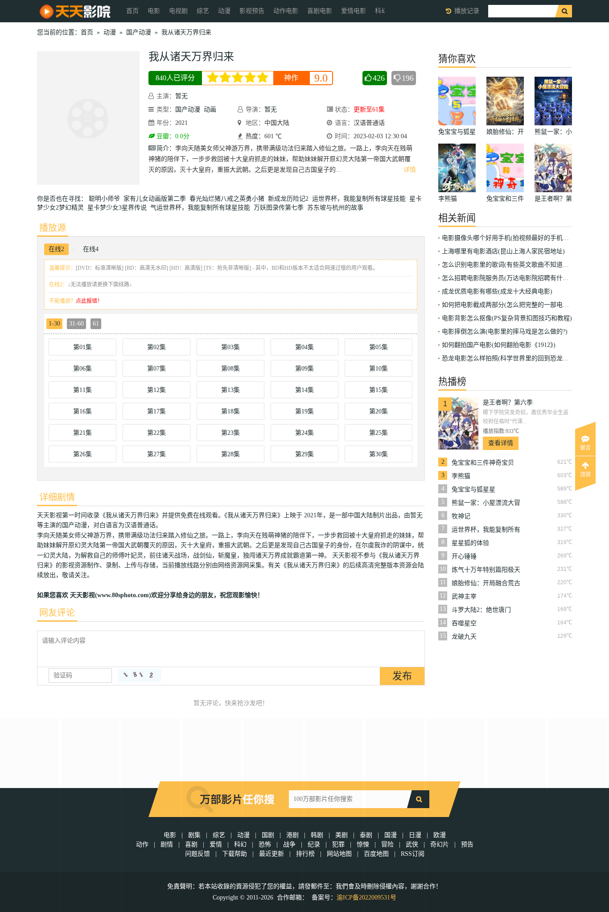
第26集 (82, 454)
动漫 (224, 11)
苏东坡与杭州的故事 (337, 207)
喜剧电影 (319, 11)
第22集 (156, 432)
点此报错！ (89, 301)
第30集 (378, 454)
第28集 (230, 454)
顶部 (585, 474)
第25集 (378, 432)
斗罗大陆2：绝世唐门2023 (481, 610)
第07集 (156, 368)
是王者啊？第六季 (508, 402)
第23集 (230, 432)
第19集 (304, 411)
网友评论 (57, 613)
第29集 (304, 454)
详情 (409, 169)
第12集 (156, 390)
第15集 (378, 390)
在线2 (56, 249)
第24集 (304, 432)
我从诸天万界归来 (186, 32)
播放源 (52, 228)
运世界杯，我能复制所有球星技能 (360, 198)
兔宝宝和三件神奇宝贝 (483, 462)
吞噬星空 (464, 623)
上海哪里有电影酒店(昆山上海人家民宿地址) (503, 251)
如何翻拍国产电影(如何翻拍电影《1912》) (499, 345)
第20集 (378, 411)
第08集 (230, 368)
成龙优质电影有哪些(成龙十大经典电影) (497, 291)
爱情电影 (353, 11)
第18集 (230, 411)
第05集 (378, 347)
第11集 (82, 390)
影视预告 (251, 11)
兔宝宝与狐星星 (473, 489)
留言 (585, 448)
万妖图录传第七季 (280, 207)
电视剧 (178, 11)
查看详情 (500, 443)
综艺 (203, 11)
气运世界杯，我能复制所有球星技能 (202, 207)
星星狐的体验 (470, 543)
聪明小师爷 (106, 198)
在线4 (91, 249)
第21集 (82, 432)
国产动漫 (138, 32)
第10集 (378, 368)
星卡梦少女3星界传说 (118, 207)
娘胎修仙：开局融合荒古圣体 (486, 583)
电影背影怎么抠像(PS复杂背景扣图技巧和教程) (507, 318)
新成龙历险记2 (290, 198)
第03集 (230, 347)
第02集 (156, 347)
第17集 (156, 411)
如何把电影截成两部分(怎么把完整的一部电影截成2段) (517, 304)
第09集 (304, 368)
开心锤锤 (464, 556)
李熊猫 (461, 476)
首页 (132, 11)
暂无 (181, 96)
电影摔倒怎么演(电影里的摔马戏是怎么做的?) (505, 331)
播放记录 (466, 11)
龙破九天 (464, 636)
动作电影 (285, 11)
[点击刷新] (139, 675)
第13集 (230, 390)
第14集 (304, 390)
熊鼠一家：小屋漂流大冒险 (486, 503)
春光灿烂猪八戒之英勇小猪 (228, 198)
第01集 (82, 347)
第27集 (156, 454)
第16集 (82, 411)
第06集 (82, 368)
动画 (210, 109)
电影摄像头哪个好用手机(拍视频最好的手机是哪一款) (516, 238)
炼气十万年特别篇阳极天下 (486, 570)
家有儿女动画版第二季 (156, 198)
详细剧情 (57, 497)
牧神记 (461, 516)
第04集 (304, 347)
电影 (154, 11)
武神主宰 (464, 596)
